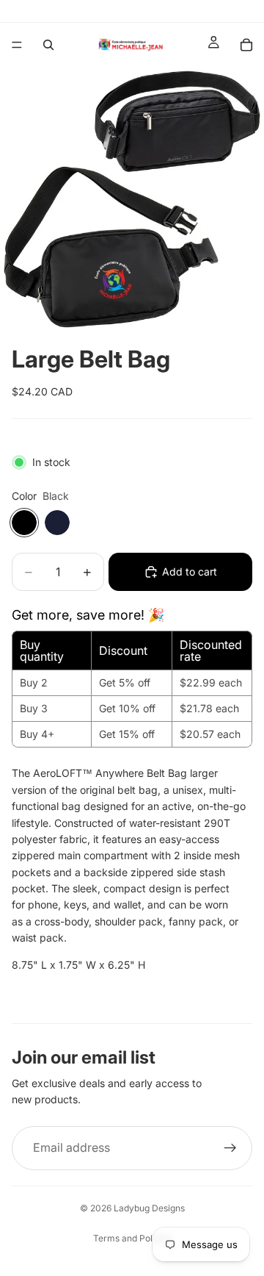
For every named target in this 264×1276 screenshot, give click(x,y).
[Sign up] (230, 1148)
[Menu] (17, 45)
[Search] (48, 45)
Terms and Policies (132, 1238)
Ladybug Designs (149, 1208)
